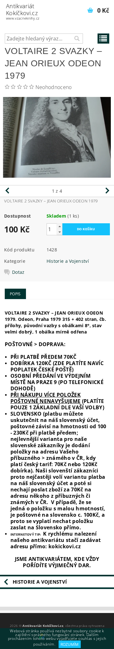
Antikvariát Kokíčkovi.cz (23, 11)
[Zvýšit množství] (59, 226)
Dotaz (18, 272)
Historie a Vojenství (68, 261)
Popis (15, 294)
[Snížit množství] (59, 232)
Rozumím (69, 644)
